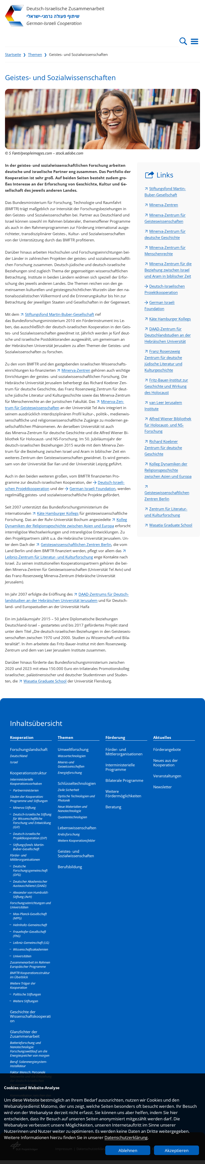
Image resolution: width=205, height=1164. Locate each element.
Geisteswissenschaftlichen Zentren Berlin (76, 544)
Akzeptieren (176, 1150)
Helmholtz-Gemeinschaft (30, 925)
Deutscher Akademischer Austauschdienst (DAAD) (30, 883)
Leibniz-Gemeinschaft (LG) (31, 942)
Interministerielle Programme (120, 767)
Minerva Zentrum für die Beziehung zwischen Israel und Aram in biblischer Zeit (168, 270)
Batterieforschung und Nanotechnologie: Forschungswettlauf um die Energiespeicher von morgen (29, 1049)
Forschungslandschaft (29, 749)
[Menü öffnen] (194, 41)
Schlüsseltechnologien (77, 783)
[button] (183, 41)
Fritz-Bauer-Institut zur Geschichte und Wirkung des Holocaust (166, 386)
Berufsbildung (70, 866)
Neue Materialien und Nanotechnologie (72, 808)
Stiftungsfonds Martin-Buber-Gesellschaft (28, 846)
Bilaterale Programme (124, 780)
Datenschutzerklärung (126, 1137)
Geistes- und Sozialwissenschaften (76, 853)
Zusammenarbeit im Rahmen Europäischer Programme (30, 964)
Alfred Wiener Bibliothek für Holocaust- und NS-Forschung (167, 425)
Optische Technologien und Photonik (76, 798)
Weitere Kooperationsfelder (76, 840)
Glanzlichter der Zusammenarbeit (25, 1034)
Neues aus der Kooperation (165, 762)
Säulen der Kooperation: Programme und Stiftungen (29, 798)
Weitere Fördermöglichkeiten (123, 793)
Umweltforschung (73, 749)
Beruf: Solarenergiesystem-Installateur (28, 1063)
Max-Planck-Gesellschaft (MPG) (30, 916)
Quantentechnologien (72, 817)
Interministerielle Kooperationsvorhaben (26, 781)
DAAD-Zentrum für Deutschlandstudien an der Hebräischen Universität (167, 335)
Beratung (113, 806)
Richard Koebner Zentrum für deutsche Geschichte (163, 447)
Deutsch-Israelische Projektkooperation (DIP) (30, 835)
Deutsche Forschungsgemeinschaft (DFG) (30, 870)
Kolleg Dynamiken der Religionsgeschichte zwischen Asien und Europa (168, 470)
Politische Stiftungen (27, 994)
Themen (35, 54)
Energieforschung (70, 772)
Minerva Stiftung (24, 807)
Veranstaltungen (167, 775)
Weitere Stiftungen (25, 1001)
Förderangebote (167, 749)
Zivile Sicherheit (68, 790)
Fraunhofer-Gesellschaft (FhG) (29, 933)
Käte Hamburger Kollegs (57, 513)
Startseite (13, 54)
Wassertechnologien (72, 756)
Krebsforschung (69, 834)
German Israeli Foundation (93, 488)
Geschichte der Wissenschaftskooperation (30, 1016)
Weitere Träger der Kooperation (23, 985)
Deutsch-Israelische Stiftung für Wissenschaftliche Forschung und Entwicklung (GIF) (32, 820)
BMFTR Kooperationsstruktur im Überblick (30, 975)
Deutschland (19, 756)
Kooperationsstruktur (28, 772)
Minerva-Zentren (76, 370)
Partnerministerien (25, 790)
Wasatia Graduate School (45, 680)
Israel (14, 762)
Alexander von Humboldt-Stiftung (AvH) (30, 894)
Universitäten (22, 956)
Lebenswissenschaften (77, 827)
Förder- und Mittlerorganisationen (25, 857)
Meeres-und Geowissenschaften (71, 764)
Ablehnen (127, 1150)
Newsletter (162, 786)
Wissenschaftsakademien (30, 949)
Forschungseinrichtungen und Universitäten (30, 905)
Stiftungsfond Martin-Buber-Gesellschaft (59, 314)
